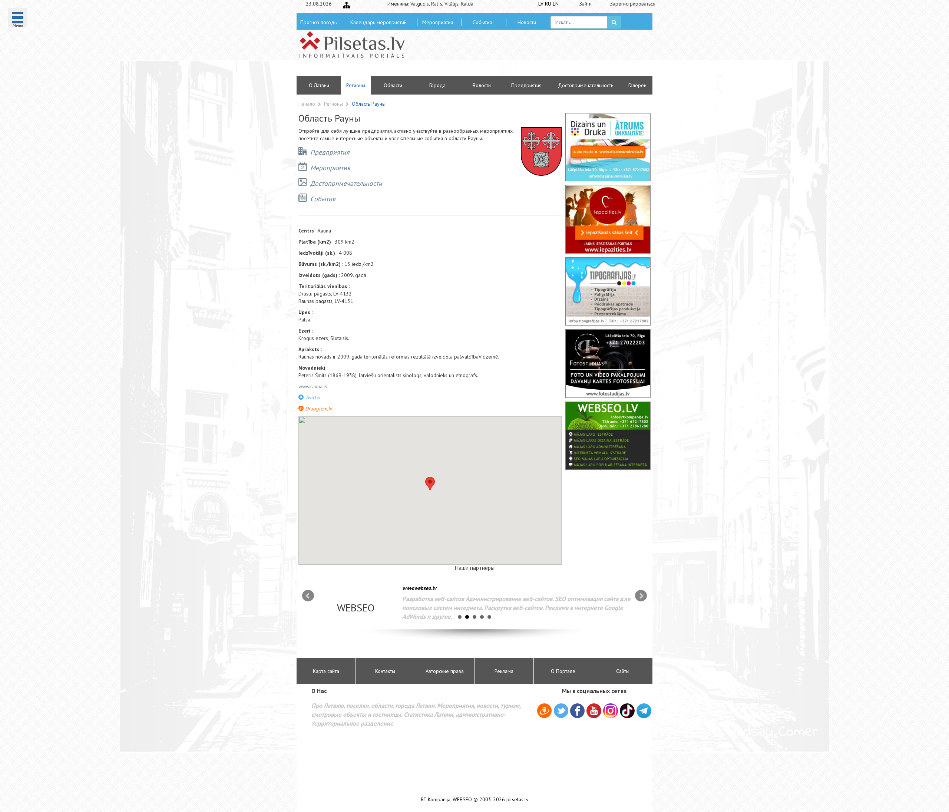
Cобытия (482, 22)
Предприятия (526, 85)
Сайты (622, 671)
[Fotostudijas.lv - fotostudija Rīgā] (608, 363)
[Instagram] (610, 711)
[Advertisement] (528, 55)
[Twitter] (561, 712)
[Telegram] (643, 711)
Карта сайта (326, 671)
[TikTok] (627, 711)
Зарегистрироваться (630, 3)
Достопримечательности (586, 85)
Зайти (585, 3)
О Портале (563, 671)
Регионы (355, 85)
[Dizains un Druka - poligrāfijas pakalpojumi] (608, 147)
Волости (482, 85)
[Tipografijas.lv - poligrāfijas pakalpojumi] (608, 291)
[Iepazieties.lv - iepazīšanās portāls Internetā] (608, 219)
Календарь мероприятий (378, 22)
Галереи (637, 85)
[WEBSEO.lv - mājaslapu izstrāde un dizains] (608, 436)
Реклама (504, 671)
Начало (306, 103)
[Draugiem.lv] (544, 712)
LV (540, 3)
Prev (308, 596)
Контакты (385, 671)
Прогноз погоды (319, 22)
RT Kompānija (435, 799)
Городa (437, 85)
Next (641, 596)
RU (548, 3)
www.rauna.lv (313, 386)
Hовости (527, 22)
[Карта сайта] (346, 5)
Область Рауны (369, 103)
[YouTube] (593, 711)
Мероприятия (437, 22)
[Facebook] (577, 712)
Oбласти (393, 85)
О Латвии (319, 85)
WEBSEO (462, 799)
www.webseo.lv (419, 588)
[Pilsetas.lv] (355, 44)
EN (556, 3)
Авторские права (445, 671)
